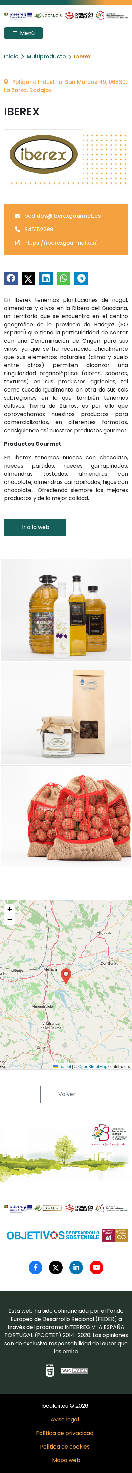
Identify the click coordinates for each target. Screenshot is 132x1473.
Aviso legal (65, 1419)
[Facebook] (11, 278)
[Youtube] (96, 1267)
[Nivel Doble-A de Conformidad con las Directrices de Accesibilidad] (75, 1371)
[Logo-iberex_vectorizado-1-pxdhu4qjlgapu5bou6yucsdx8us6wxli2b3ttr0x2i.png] (43, 154)
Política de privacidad (64, 1433)
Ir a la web (35, 527)
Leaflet (64, 1066)
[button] (66, 976)
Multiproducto (46, 56)
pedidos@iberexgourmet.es (62, 216)
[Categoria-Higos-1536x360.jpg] (66, 713)
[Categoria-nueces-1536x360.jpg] (66, 816)
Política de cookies (65, 1447)
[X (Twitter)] (28, 278)
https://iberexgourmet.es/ (60, 243)
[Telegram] (81, 278)
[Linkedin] (46, 278)
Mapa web (66, 1460)
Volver (66, 1094)
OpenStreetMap (92, 1066)
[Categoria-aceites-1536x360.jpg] (66, 610)
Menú (27, 33)
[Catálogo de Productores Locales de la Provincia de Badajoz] (66, 15)
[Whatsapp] (63, 278)
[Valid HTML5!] (50, 1371)
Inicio (11, 56)
